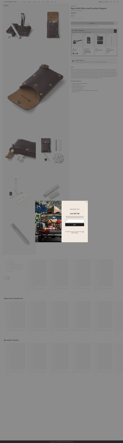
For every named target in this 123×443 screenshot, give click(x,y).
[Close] (86, 202)
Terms (76, 232)
